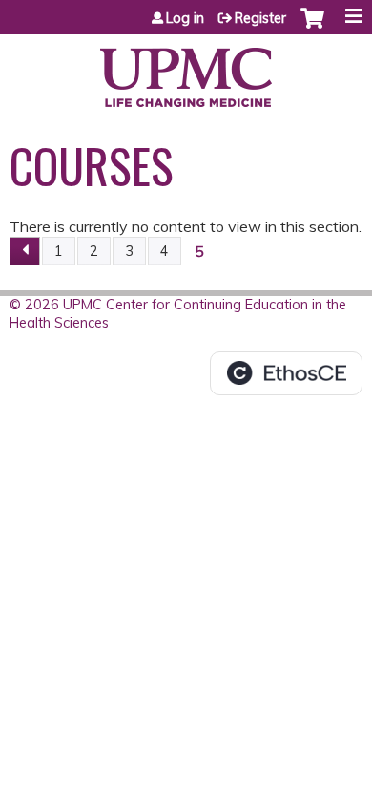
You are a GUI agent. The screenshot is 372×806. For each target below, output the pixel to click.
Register (260, 18)
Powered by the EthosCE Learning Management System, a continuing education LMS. (286, 373)
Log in (185, 18)
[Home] (186, 70)
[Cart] (312, 28)
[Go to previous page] (25, 251)
